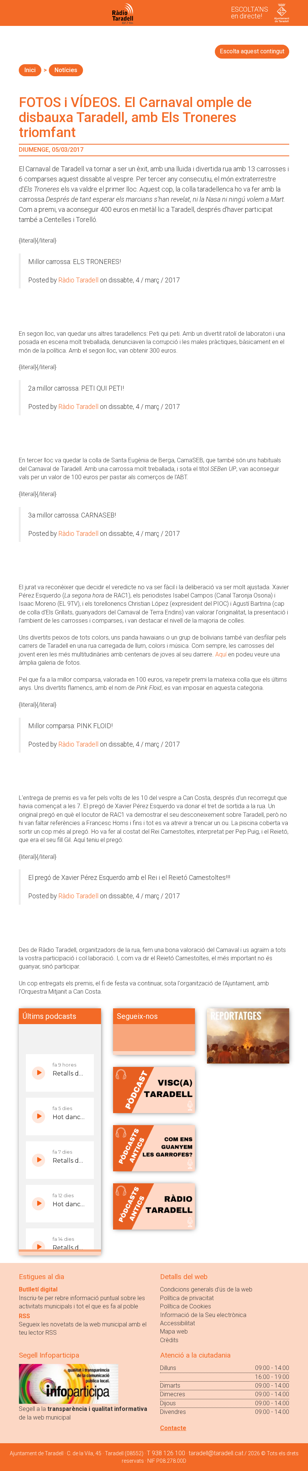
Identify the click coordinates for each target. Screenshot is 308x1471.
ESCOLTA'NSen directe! (249, 12)
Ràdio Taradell (78, 280)
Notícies (65, 70)
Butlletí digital (38, 1289)
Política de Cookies (185, 1306)
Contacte (173, 1428)
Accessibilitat (177, 1323)
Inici (30, 70)
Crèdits (169, 1340)
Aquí (221, 654)
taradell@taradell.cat (216, 1453)
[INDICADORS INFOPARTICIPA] (68, 1383)
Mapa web (174, 1331)
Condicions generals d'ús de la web (206, 1289)
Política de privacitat (187, 1298)
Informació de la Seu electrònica (203, 1315)
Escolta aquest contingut (252, 51)
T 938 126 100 (166, 1453)
